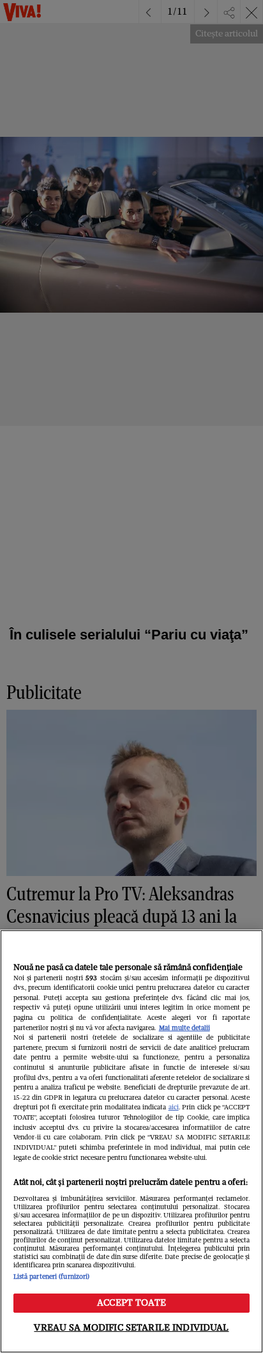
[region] (131, 1141)
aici (174, 1107)
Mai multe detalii (184, 1028)
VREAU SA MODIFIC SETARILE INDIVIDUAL (131, 1327)
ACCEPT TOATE (131, 1302)
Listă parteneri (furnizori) (51, 1276)
